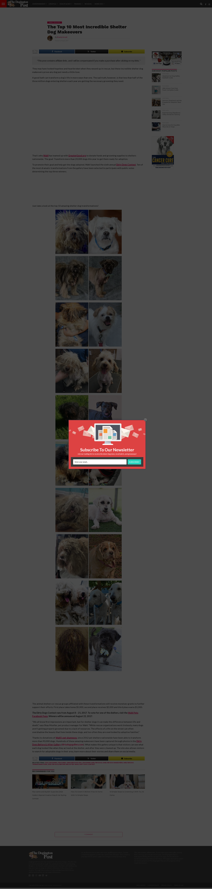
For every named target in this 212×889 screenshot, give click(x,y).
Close (145, 420)
